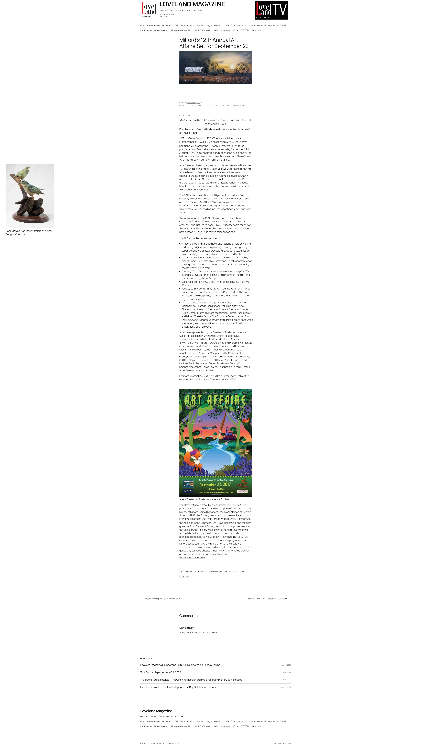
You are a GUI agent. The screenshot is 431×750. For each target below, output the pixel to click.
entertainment (200, 571)
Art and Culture (184, 105)
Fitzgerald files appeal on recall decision (162, 598)
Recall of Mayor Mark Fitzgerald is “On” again (267, 598)
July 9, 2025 (286, 665)
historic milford (240, 571)
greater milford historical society (220, 571)
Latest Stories (226, 105)
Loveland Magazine (193, 103)
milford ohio (185, 576)
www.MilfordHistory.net (222, 376)
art (182, 571)
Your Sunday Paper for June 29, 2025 (160, 672)
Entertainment (196, 105)
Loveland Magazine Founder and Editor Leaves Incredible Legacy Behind (180, 665)
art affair (189, 571)
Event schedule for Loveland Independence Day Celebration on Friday (179, 687)
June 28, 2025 (286, 687)
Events (203, 105)
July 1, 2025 (287, 672)
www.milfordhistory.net (192, 557)
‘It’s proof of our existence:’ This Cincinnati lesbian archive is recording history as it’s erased (191, 679)
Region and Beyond (238, 105)
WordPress (287, 743)
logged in (195, 632)
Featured (210, 105)
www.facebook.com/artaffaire (220, 379)
